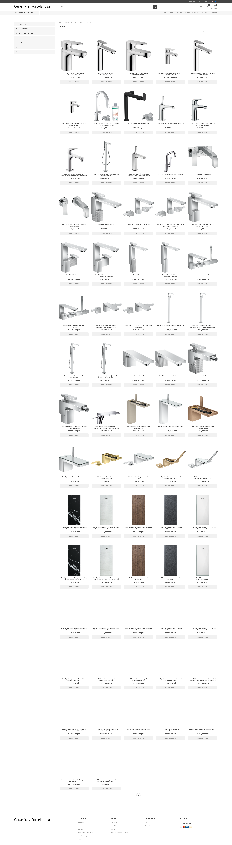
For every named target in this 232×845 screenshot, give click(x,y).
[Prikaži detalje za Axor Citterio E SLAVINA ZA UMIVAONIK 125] (170, 106)
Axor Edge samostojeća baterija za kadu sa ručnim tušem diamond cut (106, 376)
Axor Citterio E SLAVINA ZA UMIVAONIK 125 (170, 123)
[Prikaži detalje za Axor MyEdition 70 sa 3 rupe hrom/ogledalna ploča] (138, 459)
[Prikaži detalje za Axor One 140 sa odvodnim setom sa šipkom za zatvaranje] (170, 762)
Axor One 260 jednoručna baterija (138, 830)
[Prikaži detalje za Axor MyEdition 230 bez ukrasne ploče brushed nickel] (138, 409)
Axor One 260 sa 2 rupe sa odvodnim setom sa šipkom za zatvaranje (171, 831)
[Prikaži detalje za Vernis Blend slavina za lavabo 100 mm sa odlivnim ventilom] (170, 55)
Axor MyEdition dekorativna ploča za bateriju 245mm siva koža (171, 629)
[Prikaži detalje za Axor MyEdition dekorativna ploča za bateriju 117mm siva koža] (170, 510)
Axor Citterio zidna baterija (203, 174)
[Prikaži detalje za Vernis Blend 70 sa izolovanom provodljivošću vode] (138, 55)
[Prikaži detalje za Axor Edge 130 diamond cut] (106, 207)
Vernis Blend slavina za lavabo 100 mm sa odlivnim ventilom (170, 74)
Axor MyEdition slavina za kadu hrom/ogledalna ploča (170, 730)
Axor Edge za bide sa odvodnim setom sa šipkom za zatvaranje (74, 427)
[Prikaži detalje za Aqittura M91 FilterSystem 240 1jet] (138, 106)
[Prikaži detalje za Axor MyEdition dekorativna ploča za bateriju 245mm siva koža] (170, 611)
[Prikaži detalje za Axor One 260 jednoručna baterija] (138, 812)
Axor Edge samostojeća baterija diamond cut (170, 325)
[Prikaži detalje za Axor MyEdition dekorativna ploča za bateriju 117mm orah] (138, 510)
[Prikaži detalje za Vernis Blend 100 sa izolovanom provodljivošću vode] (74, 55)
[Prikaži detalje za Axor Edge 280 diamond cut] (138, 257)
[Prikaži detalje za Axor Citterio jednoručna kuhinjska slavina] (170, 156)
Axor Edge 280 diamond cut (138, 275)
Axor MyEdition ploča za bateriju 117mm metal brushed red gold (74, 679)
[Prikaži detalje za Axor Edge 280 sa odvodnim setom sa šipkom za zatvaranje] (170, 257)
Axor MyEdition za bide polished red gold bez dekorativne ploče (74, 780)
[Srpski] (212, 1)
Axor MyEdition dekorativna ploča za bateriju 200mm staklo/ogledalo (203, 578)
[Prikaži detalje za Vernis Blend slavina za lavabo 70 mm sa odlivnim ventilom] (74, 106)
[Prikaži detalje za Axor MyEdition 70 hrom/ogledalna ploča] (74, 459)
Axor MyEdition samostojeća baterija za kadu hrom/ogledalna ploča (170, 679)
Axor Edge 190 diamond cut (74, 275)
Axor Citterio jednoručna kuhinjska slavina (170, 174)
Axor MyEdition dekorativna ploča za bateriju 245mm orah (138, 629)
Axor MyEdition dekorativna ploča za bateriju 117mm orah (138, 528)
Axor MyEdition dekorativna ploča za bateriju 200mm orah (138, 578)
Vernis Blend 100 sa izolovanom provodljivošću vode (74, 74)
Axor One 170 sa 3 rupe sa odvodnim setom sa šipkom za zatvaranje (74, 831)
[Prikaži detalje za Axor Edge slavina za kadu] (138, 358)
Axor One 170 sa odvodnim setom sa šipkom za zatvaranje (106, 831)
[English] (215, 1)
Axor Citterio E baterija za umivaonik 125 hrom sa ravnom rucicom (203, 124)
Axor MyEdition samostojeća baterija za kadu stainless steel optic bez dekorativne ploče (202, 679)
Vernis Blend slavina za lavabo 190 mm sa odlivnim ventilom (202, 74)
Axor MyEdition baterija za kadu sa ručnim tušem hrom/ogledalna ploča (202, 477)
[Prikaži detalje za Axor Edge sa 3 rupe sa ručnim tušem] (203, 257)
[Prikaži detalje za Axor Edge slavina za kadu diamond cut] (170, 358)
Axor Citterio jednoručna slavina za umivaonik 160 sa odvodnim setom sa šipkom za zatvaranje (138, 175)
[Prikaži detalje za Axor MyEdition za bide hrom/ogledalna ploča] (203, 711)
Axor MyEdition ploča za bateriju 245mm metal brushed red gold (138, 679)
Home (60, 22)
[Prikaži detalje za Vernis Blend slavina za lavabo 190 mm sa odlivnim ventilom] (203, 55)
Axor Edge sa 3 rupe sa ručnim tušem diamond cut (74, 326)
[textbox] (104, 7)
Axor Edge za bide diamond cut (203, 376)
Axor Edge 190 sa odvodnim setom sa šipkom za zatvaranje (106, 275)
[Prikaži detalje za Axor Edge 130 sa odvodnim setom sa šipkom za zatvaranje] (203, 207)
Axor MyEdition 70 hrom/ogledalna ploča (74, 477)
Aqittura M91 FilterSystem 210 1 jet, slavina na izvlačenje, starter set (106, 124)
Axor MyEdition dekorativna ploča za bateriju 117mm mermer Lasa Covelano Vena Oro (106, 528)
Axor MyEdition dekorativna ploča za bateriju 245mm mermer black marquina (74, 629)
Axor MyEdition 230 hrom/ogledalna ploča (170, 426)
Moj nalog (200, 8)
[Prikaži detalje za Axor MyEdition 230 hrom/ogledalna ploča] (170, 409)
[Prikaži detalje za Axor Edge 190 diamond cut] (74, 257)
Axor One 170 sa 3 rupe (203, 780)
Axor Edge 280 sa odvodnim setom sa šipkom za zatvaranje (170, 275)
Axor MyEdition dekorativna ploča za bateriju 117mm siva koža (171, 528)
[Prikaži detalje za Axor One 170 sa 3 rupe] (203, 762)
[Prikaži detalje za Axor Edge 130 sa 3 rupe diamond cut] (138, 207)
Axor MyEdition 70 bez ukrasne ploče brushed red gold (203, 427)
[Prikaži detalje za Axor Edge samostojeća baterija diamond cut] (170, 308)
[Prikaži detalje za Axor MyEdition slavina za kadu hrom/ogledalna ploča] (170, 711)
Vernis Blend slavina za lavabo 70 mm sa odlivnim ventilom (74, 124)
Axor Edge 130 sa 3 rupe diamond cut (138, 224)
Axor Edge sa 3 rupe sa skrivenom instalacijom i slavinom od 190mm (106, 326)
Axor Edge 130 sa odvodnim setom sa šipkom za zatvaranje (202, 225)
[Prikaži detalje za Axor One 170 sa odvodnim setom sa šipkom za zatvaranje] (106, 812)
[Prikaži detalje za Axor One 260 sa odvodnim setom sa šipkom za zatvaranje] (203, 812)
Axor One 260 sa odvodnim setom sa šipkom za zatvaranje (202, 831)
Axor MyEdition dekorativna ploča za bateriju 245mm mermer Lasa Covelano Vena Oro (106, 629)
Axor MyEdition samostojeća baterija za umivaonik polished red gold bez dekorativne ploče (106, 731)
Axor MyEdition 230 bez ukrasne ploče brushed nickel (138, 427)
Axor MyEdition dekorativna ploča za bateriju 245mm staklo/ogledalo (203, 629)
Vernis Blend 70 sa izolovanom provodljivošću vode (138, 74)
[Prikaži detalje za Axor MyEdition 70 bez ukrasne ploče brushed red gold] (203, 409)
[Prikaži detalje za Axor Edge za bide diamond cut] (203, 358)
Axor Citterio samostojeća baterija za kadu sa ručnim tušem (106, 174)
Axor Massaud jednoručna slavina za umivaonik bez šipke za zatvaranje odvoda (106, 427)
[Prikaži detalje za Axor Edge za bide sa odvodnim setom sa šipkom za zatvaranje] (74, 409)
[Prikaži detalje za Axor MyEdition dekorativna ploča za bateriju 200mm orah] (138, 560)
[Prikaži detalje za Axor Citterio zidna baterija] (203, 156)
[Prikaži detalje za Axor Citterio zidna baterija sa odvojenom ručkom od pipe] (74, 207)
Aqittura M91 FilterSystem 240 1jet (138, 123)
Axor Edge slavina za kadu (138, 376)
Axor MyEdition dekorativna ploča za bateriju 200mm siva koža (171, 578)
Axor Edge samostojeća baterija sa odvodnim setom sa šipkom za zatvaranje (202, 326)
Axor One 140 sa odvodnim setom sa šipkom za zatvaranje (170, 780)
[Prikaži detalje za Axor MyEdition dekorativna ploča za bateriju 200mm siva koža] (170, 560)
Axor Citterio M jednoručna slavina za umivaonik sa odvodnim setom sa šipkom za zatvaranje (74, 175)
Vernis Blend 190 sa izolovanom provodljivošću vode (106, 74)
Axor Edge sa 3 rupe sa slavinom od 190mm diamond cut (138, 326)
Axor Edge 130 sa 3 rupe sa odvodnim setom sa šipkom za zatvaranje (170, 225)
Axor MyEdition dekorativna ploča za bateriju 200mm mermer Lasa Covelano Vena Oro (106, 578)
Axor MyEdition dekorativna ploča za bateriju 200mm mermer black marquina (74, 578)
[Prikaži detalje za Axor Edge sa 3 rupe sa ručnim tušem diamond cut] (74, 308)
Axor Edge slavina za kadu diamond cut (170, 376)
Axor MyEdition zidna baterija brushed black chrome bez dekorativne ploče (106, 780)
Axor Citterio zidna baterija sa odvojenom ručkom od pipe (74, 225)
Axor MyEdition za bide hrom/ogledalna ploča (202, 729)
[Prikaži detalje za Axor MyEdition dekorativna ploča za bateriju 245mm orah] (138, 611)
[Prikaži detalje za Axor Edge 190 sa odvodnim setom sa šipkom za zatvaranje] (106, 257)
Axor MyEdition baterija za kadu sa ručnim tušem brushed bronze (170, 477)
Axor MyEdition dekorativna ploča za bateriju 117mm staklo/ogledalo (203, 528)
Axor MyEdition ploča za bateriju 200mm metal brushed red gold (106, 679)
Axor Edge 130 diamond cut (106, 224)
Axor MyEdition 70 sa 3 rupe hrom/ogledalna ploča (138, 477)
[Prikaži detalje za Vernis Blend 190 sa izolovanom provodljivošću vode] (106, 55)
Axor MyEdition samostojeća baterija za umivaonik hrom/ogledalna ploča (74, 730)
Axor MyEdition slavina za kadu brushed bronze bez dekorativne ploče (138, 730)
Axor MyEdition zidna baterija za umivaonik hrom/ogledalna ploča (138, 780)
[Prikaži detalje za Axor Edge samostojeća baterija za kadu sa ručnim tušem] (74, 358)
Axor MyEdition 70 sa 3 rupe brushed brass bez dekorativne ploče (106, 477)
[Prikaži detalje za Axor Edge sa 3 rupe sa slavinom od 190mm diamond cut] (138, 308)
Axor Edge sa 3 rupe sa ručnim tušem (203, 275)
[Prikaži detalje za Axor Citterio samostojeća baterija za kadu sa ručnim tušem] (106, 156)
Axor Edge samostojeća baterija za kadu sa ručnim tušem (74, 376)
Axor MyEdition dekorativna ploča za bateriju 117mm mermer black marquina (74, 528)
